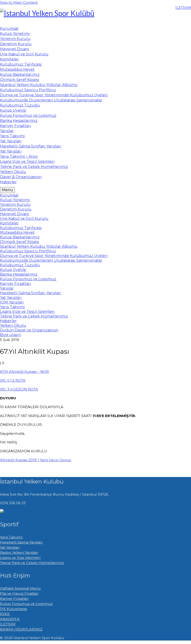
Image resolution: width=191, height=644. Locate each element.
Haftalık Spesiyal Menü (20, 588)
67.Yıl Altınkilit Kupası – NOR (24, 371)
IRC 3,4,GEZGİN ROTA (19, 389)
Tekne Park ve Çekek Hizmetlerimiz (32, 563)
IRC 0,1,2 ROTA (12, 380)
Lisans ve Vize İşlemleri (20, 557)
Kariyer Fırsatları (14, 598)
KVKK (5, 614)
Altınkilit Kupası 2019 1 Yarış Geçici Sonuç (35, 460)
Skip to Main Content (19, 2)
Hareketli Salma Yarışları (21, 542)
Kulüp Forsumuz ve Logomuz (26, 603)
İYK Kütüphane (13, 609)
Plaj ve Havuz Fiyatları (19, 593)
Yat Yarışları (10, 547)
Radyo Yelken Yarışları (19, 552)
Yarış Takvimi (11, 537)
